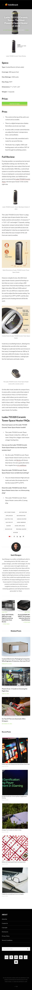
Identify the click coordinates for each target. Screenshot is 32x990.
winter (15, 532)
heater (8, 525)
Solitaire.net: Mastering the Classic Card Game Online (14, 862)
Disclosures (5, 931)
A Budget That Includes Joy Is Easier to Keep (11, 830)
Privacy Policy (5, 936)
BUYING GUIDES (16, 13)
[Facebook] (14, 536)
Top (16, 986)
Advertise (4, 919)
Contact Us (5, 923)
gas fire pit (9, 522)
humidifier (8, 529)
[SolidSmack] (11, 4)
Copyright (4, 927)
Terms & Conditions (7, 940)
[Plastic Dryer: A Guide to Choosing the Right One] (16, 676)
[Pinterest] (23, 536)
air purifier (23, 512)
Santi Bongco (9, 30)
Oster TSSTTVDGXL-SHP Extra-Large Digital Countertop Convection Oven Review (8, 618)
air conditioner (10, 512)
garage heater (21, 519)
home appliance (20, 525)
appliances (9, 515)
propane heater (21, 529)
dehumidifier (21, 515)
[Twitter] (17, 536)
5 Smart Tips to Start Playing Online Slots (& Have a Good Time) (16, 764)
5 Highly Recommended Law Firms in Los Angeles (13, 894)
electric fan (9, 519)
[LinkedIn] (20, 536)
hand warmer (21, 522)
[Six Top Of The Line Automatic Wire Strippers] (16, 706)
